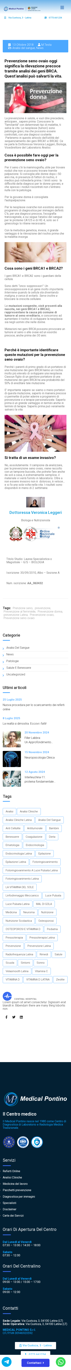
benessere (12, 836)
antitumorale (35, 828)
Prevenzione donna (50, 611)
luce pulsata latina (17, 904)
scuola (10, 962)
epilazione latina (16, 862)
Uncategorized (15, 674)
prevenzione (42, 608)
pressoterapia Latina (42, 937)
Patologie (12, 661)
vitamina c (41, 971)
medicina (11, 912)
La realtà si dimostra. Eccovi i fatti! (24, 723)
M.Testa (46, 44)
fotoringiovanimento (45, 862)
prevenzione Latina (16, 615)
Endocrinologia (35, 845)
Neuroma (29, 912)
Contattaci (34, 1363)
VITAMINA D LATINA (38, 979)
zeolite (60, 979)
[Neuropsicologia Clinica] (14, 759)
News (40, 48)
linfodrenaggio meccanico (22, 895)
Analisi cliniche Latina (19, 820)
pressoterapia (14, 937)
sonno (41, 962)
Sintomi (25, 962)
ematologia (12, 845)
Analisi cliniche (29, 811)
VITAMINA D (13, 979)
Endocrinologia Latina (19, 853)
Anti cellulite (13, 828)
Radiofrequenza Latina (19, 954)
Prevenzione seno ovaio (19, 618)
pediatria (52, 929)
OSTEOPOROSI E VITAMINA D (23, 929)
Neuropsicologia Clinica (40, 757)
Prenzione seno (23, 608)
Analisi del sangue (23, 48)
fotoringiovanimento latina (22, 878)
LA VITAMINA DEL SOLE (20, 887)
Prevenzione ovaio (42, 615)
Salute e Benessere (18, 667)
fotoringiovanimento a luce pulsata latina (32, 870)
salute (58, 954)
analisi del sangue (49, 820)
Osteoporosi (46, 920)
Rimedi (44, 954)
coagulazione (34, 836)
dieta (52, 836)
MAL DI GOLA (44, 904)
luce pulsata (53, 895)
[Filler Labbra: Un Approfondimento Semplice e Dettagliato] (14, 739)
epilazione (44, 853)
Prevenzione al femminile (20, 611)
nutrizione (47, 912)
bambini (54, 828)
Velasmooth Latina (17, 971)
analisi (9, 811)
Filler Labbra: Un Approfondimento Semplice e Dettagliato (39, 742)
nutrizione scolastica (19, 920)
